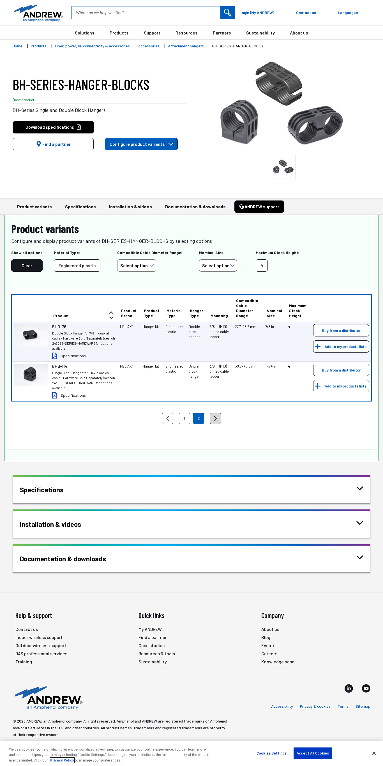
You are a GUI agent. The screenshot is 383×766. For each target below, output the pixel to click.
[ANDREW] (38, 12)
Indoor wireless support (39, 637)
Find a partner (56, 144)
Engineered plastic (77, 265)
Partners (222, 32)
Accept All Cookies (313, 753)
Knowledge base (277, 661)
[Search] (227, 12)
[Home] (48, 697)
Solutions (84, 32)
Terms (343, 706)
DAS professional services (41, 653)
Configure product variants (138, 144)
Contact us (26, 629)
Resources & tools (157, 653)
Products (119, 32)
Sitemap (363, 706)
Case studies (152, 645)
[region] (191, 753)
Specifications (80, 206)
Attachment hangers (186, 45)
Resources (187, 32)
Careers (269, 653)
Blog (265, 637)
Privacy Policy (62, 760)
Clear (27, 265)
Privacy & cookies (315, 706)
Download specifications (50, 127)
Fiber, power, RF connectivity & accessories (92, 45)
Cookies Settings (272, 753)
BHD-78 (59, 326)
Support (152, 32)
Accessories (149, 45)
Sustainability (260, 32)
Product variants (34, 206)
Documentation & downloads (195, 206)
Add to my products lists (345, 346)
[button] (341, 330)
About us (299, 32)
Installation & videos (130, 206)
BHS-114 (59, 366)
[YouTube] (366, 688)
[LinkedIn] (348, 688)
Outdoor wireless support (40, 645)
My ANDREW (150, 629)
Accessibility (282, 706)
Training (23, 661)
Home (17, 45)
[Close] (374, 753)
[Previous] (168, 418)
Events (268, 645)
